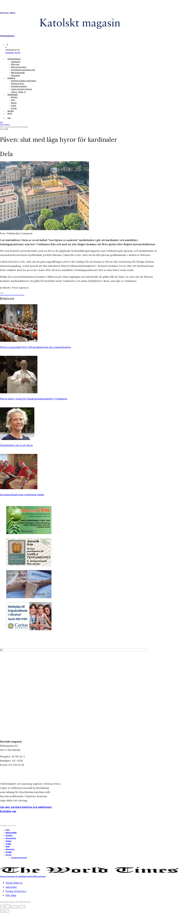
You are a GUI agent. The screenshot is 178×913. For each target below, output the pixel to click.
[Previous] (2, 911)
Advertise (11, 887)
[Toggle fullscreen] (14, 906)
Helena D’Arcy (17, 84)
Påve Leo (15, 64)
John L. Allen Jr (18, 92)
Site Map (11, 895)
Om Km (8, 855)
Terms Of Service (16, 891)
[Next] (7, 911)
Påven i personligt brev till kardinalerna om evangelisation (35, 347)
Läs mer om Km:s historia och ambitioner (26, 807)
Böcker (14, 97)
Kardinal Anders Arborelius (23, 81)
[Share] (7, 906)
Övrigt (14, 108)
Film (13, 100)
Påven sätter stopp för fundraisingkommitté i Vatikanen (33, 398)
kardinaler (15, 295)
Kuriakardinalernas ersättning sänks (22, 494)
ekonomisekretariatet (6, 295)
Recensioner (13, 95)
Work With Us (14, 882)
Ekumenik (15, 76)
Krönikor (11, 78)
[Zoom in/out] (22, 906)
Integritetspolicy (19, 858)
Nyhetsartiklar (14, 59)
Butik (10, 114)
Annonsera (10, 849)
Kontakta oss (8, 811)
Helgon (11, 111)
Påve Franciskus (18, 67)
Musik (14, 103)
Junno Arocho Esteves (21, 89)
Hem (7, 830)
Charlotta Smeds (19, 86)
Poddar (8, 844)
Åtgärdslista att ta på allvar (16, 445)
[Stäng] (2, 906)
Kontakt (9, 852)
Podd (13, 106)
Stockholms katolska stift (23, 70)
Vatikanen (15, 62)
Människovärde (18, 73)
